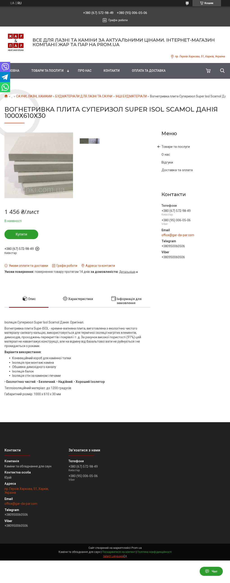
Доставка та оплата (177, 170)
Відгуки (167, 162)
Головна (11, 70)
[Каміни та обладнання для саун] (15, 42)
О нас (165, 154)
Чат (214, 571)
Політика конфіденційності (154, 552)
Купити (21, 234)
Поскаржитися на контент (118, 552)
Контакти (112, 70)
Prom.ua (136, 547)
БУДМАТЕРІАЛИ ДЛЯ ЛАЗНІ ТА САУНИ (83, 96)
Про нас (84, 70)
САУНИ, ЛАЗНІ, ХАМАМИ (34, 96)
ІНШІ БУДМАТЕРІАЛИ (131, 96)
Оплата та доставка (149, 70)
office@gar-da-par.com (177, 235)
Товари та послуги (47, 70)
